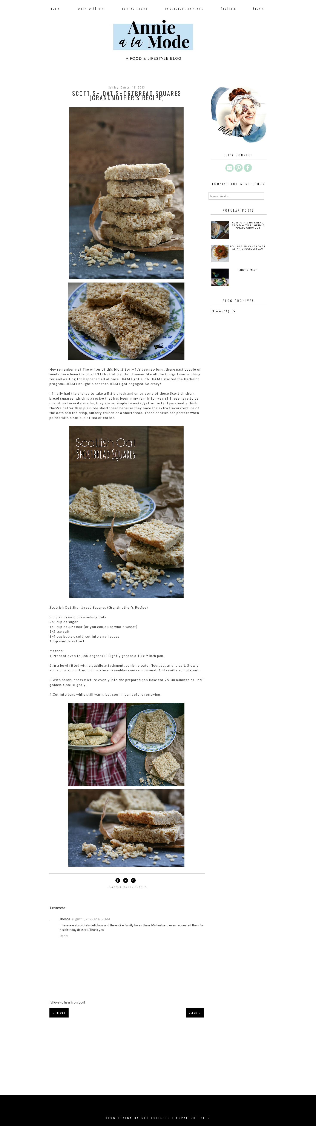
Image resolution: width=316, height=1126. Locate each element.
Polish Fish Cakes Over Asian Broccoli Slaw (247, 247)
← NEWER (59, 1012)
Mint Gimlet (248, 270)
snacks (141, 887)
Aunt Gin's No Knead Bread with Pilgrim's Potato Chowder (248, 225)
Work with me (91, 8)
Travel (259, 8)
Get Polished (156, 1118)
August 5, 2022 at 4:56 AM (90, 919)
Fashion (228, 8)
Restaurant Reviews (184, 8)
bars (127, 887)
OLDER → (195, 1012)
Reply (64, 936)
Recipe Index (135, 8)
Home (56, 8)
